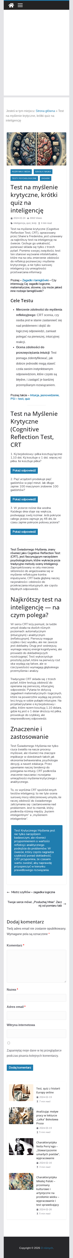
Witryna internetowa (21, 1025)
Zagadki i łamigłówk (35, 280)
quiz (28, 223)
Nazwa (12, 989)
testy (34, 223)
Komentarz (15, 945)
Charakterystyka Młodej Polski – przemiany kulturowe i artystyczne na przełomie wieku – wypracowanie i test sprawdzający (47, 1191)
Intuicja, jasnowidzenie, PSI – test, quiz (34, 397)
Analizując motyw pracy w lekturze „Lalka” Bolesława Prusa (47, 1117)
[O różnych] (11, 5)
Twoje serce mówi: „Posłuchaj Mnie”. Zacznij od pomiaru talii (35, 904)
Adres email (16, 1006)
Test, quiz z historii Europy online (48, 1090)
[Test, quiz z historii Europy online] (21, 1094)
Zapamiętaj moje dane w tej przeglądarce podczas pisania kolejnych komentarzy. (34, 1053)
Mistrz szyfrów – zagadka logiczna (33, 892)
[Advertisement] (36, 58)
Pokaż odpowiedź (24, 470)
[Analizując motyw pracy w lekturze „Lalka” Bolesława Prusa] (21, 1121)
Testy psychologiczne (24, 178)
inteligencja (19, 223)
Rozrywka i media (21, 172)
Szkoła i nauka (43, 172)
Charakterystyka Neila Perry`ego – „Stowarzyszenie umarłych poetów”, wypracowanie (48, 1150)
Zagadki (45, 178)
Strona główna (45, 111)
